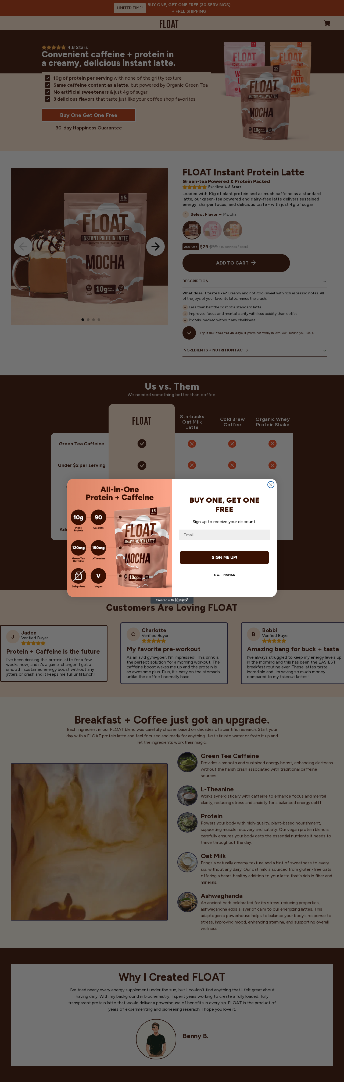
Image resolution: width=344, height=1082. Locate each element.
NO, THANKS (224, 575)
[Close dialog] (271, 484)
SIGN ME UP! (224, 557)
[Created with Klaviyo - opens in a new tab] (172, 600)
